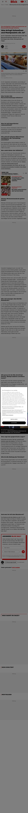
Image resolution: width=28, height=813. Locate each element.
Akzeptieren (14, 422)
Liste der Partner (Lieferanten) (7, 415)
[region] (14, 406)
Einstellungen (14, 419)
